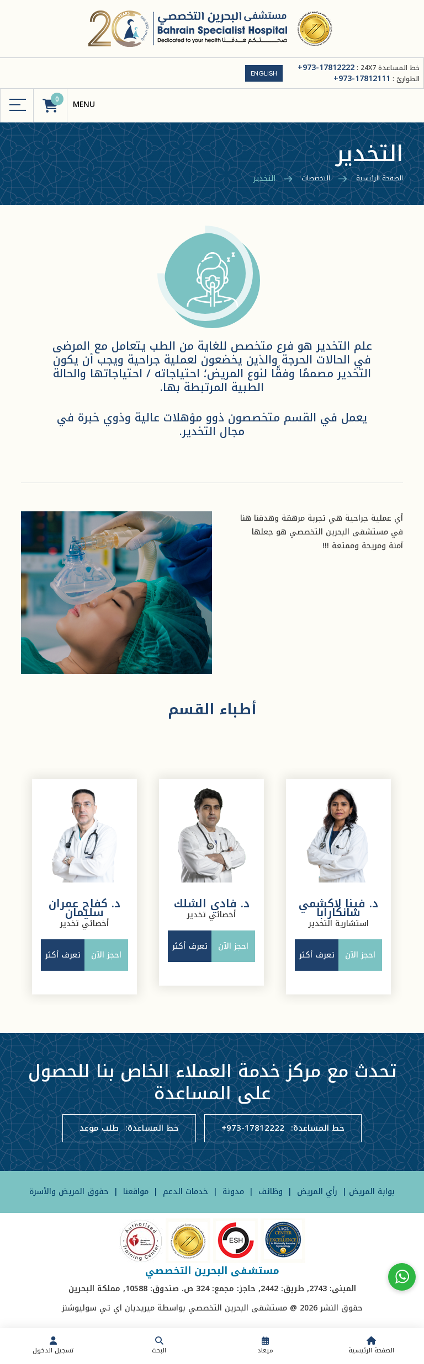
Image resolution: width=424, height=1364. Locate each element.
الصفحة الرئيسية (379, 178)
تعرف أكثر (63, 955)
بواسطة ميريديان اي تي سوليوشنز (124, 1308)
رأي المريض (317, 1191)
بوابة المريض (372, 1191)
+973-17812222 (326, 67)
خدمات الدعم (184, 1191)
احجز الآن (106, 955)
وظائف (269, 1191)
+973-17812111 (361, 78)
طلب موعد (99, 1128)
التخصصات (315, 178)
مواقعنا (134, 1191)
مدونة (232, 1191)
